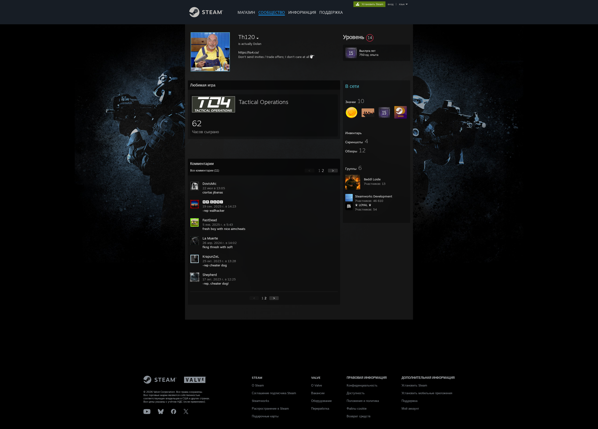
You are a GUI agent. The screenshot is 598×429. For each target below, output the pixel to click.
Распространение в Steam (270, 408)
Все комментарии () (204, 170)
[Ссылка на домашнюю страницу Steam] (206, 16)
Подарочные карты (265, 416)
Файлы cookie (357, 408)
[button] (376, 37)
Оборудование (321, 401)
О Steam (258, 385)
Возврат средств (358, 416)
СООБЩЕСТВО (271, 12)
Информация (302, 12)
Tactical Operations (263, 101)
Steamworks (260, 401)
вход (390, 4)
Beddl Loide (372, 179)
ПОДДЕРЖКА (331, 12)
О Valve (316, 385)
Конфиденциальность (362, 385)
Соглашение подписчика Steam (274, 393)
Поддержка (409, 401)
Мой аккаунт (410, 408)
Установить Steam (414, 385)
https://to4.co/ (248, 52)
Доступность (356, 393)
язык (402, 4)
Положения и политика (363, 401)
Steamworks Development (373, 196)
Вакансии (317, 393)
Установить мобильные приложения (427, 393)
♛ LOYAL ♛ (363, 205)
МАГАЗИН (246, 12)
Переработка (320, 408)
